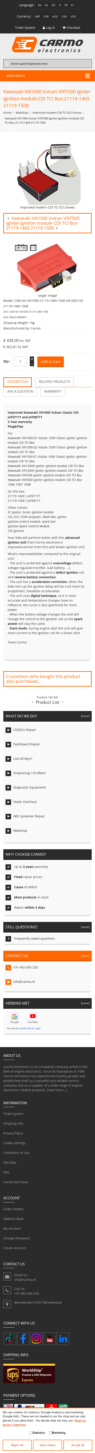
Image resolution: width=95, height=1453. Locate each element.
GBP (37, 16)
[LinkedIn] (63, 1339)
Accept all (77, 1445)
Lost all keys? (22, 758)
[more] (84, 716)
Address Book (13, 1219)
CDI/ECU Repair (24, 730)
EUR (46, 16)
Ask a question (20, 391)
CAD (64, 16)
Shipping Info (13, 1123)
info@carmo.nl (24, 982)
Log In (50, 27)
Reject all (17, 1445)
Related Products (54, 381)
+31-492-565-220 (25, 967)
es (72, 5)
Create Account (14, 1248)
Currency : (24, 16)
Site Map (9, 1162)
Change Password (16, 1238)
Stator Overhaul (25, 802)
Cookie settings (14, 1143)
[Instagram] (36, 1339)
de (53, 5)
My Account (12, 1228)
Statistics (38, 1432)
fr (66, 5)
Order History (13, 1209)
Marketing (58, 1432)
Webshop (22, 113)
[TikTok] (10, 1339)
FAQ (6, 1172)
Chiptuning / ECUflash (29, 773)
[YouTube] (50, 1339)
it (60, 5)
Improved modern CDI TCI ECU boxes (57, 113)
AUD (55, 16)
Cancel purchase (15, 1182)
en (39, 5)
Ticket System (13, 1114)
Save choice (47, 1445)
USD (73, 16)
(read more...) (57, 1090)
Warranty (52, 391)
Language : (27, 5)
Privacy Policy (13, 1133)
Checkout (73, 27)
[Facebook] (23, 1339)
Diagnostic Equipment (29, 787)
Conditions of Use (16, 1153)
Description (17, 381)
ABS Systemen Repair (29, 816)
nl (46, 5)
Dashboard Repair (26, 744)
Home (7, 113)
